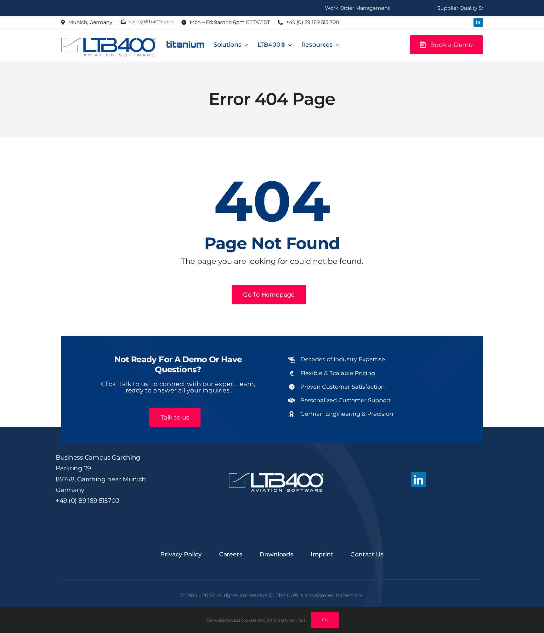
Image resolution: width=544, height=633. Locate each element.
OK (325, 619)
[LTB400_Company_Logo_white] (276, 476)
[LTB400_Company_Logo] (108, 40)
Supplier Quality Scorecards (457, 8)
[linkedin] (478, 22)
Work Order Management (343, 8)
